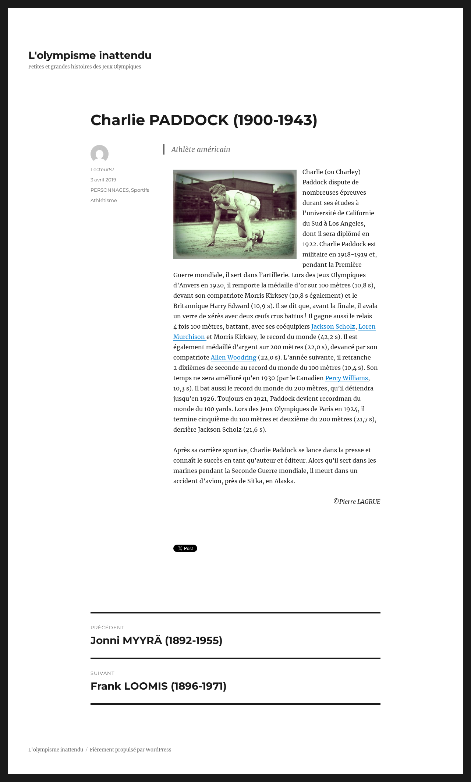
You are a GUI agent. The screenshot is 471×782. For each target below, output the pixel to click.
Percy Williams (346, 378)
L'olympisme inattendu (90, 55)
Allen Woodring (233, 357)
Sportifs (140, 190)
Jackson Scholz (333, 326)
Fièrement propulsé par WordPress (130, 750)
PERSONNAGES (110, 190)
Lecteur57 (102, 169)
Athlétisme (104, 200)
